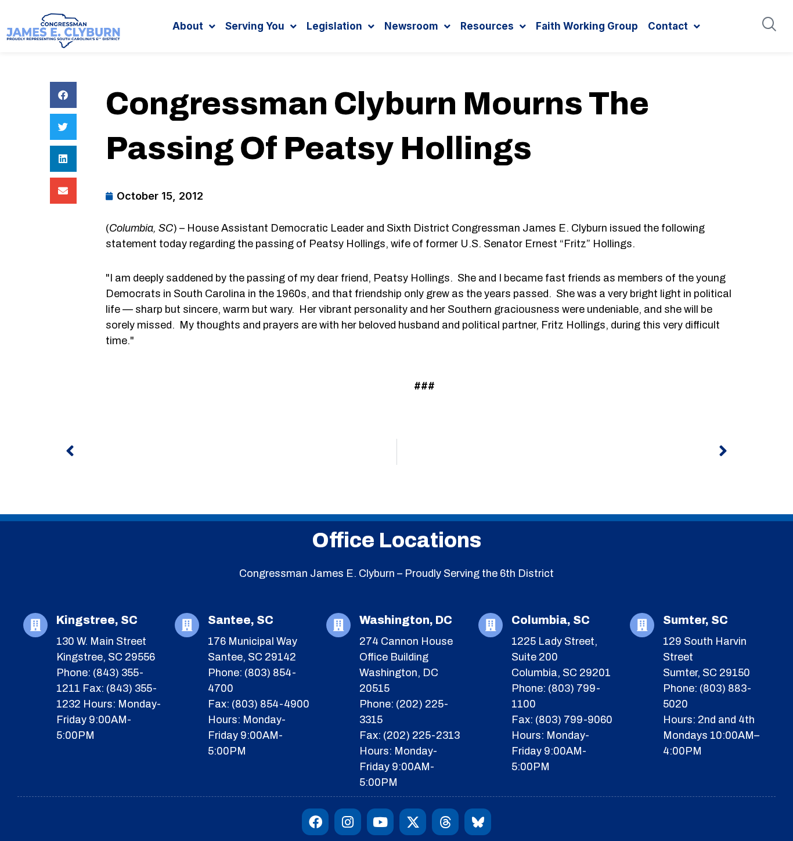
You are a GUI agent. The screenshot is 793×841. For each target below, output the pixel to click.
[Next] (562, 452)
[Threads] (445, 821)
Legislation (334, 26)
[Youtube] (380, 821)
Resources (487, 26)
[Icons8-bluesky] (477, 821)
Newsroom (411, 26)
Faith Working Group (587, 26)
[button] (63, 95)
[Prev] (231, 452)
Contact (668, 26)
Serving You (254, 26)
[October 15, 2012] (154, 196)
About (187, 26)
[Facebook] (315, 821)
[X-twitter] (412, 821)
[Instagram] (347, 821)
